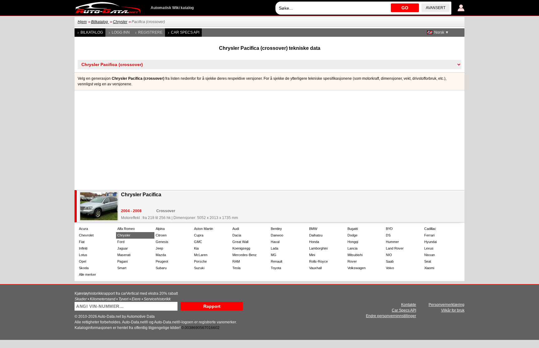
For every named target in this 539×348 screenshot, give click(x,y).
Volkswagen (356, 268)
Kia (196, 248)
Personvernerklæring (446, 305)
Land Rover (395, 248)
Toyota (276, 268)
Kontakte (408, 305)
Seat (427, 261)
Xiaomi (429, 268)
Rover (352, 261)
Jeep (159, 248)
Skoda (84, 268)
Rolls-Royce (318, 261)
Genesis (162, 242)
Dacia (236, 235)
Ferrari (429, 235)
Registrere (150, 32)
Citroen (161, 235)
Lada (274, 248)
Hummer (392, 242)
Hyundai (430, 242)
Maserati (123, 255)
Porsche (200, 261)
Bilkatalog (100, 22)
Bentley (276, 229)
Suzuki (199, 268)
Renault (276, 261)
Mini (312, 255)
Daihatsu (316, 235)
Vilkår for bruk (452, 310)
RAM (236, 261)
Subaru (161, 268)
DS (388, 235)
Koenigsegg (241, 248)
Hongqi (352, 242)
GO (404, 7)
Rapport (212, 306)
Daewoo (277, 235)
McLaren (200, 255)
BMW (313, 229)
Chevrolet (86, 235)
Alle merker (87, 274)
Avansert (435, 8)
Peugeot (162, 261)
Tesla (236, 268)
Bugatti (352, 229)
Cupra (198, 235)
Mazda (161, 255)
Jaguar (122, 248)
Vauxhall (315, 268)
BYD (389, 229)
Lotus (83, 255)
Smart (121, 268)
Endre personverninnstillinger (391, 316)
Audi (235, 229)
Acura (83, 229)
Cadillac (430, 229)
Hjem (82, 22)
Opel (82, 261)
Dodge (352, 235)
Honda (314, 242)
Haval (275, 242)
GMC (198, 242)
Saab (390, 261)
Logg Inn (121, 32)
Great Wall (240, 242)
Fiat (82, 242)
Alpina (160, 229)
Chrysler (120, 22)
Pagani (122, 261)
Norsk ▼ (441, 32)
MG (273, 255)
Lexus (429, 248)
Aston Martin (203, 229)
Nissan (429, 255)
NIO (389, 255)
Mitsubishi (354, 255)
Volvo (390, 268)
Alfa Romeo (126, 229)
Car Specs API (185, 32)
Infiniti (83, 248)
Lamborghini (318, 248)
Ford (120, 242)
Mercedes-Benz (244, 255)
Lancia (352, 248)
